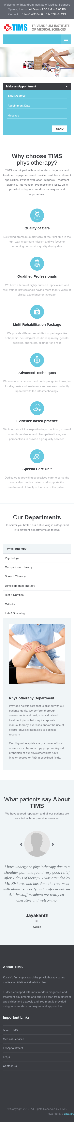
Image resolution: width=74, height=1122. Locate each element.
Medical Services (13, 1039)
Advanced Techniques (37, 373)
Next (52, 844)
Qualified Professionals (37, 276)
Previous (21, 844)
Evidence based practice (37, 421)
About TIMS (10, 1030)
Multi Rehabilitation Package (37, 325)
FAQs (6, 1056)
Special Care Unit (37, 469)
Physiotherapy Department (31, 698)
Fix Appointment (13, 1048)
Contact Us (10, 1065)
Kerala (37, 926)
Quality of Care (37, 228)
